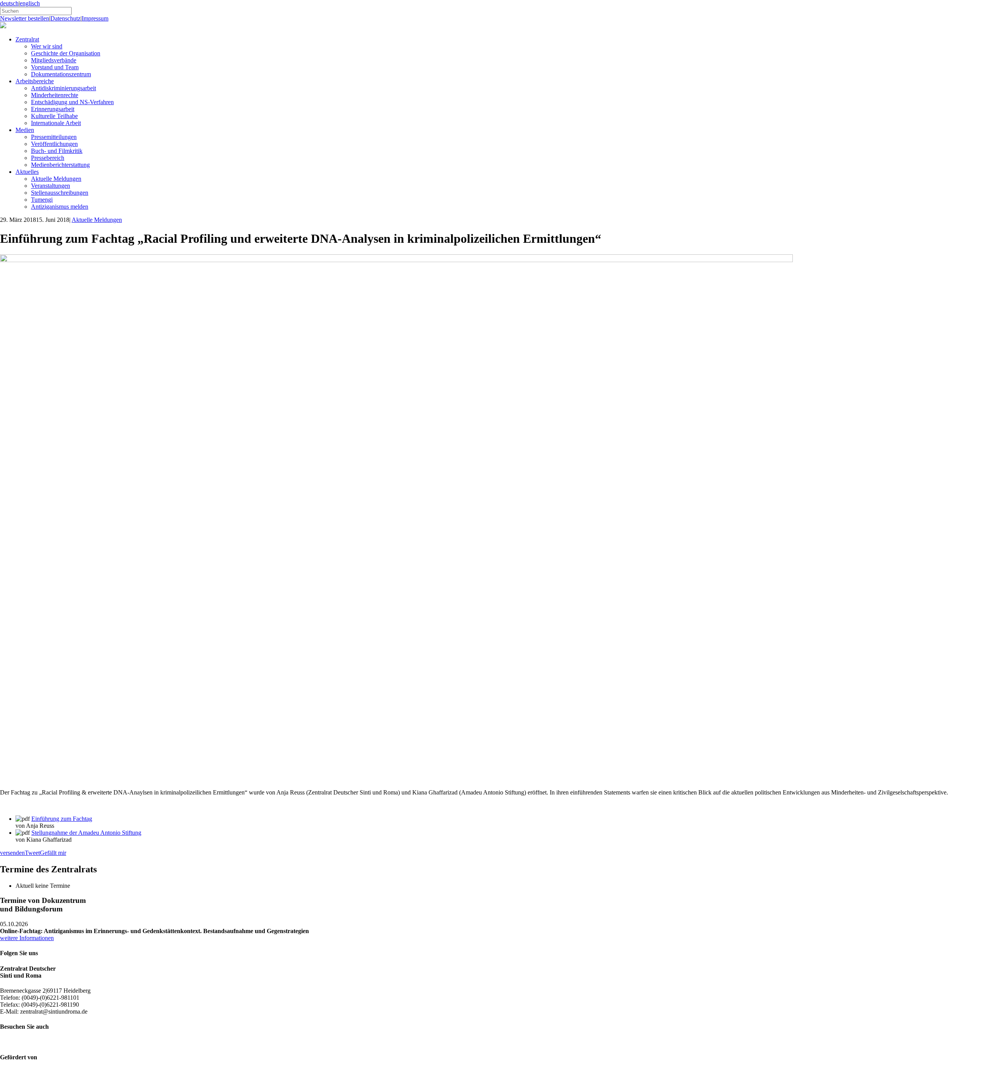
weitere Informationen (27, 938)
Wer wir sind (46, 46)
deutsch (9, 3)
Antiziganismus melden (59, 206)
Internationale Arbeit (56, 123)
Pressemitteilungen (54, 137)
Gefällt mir (53, 852)
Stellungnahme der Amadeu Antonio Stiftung (86, 832)
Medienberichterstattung (60, 164)
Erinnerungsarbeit (52, 109)
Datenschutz (65, 18)
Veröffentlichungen (54, 144)
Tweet (32, 852)
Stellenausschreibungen (59, 192)
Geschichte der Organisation (65, 53)
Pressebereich (47, 157)
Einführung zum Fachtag (61, 818)
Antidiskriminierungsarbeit (63, 88)
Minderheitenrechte (54, 95)
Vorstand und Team (55, 67)
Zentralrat (27, 39)
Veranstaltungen (50, 185)
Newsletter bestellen (24, 18)
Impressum (95, 18)
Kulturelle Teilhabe (54, 116)
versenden (12, 852)
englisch (30, 3)
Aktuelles (27, 171)
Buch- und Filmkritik (56, 151)
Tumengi (42, 199)
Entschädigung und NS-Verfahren (72, 102)
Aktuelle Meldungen (56, 178)
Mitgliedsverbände (53, 60)
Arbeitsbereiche (34, 81)
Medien (24, 130)
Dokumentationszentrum (61, 74)
